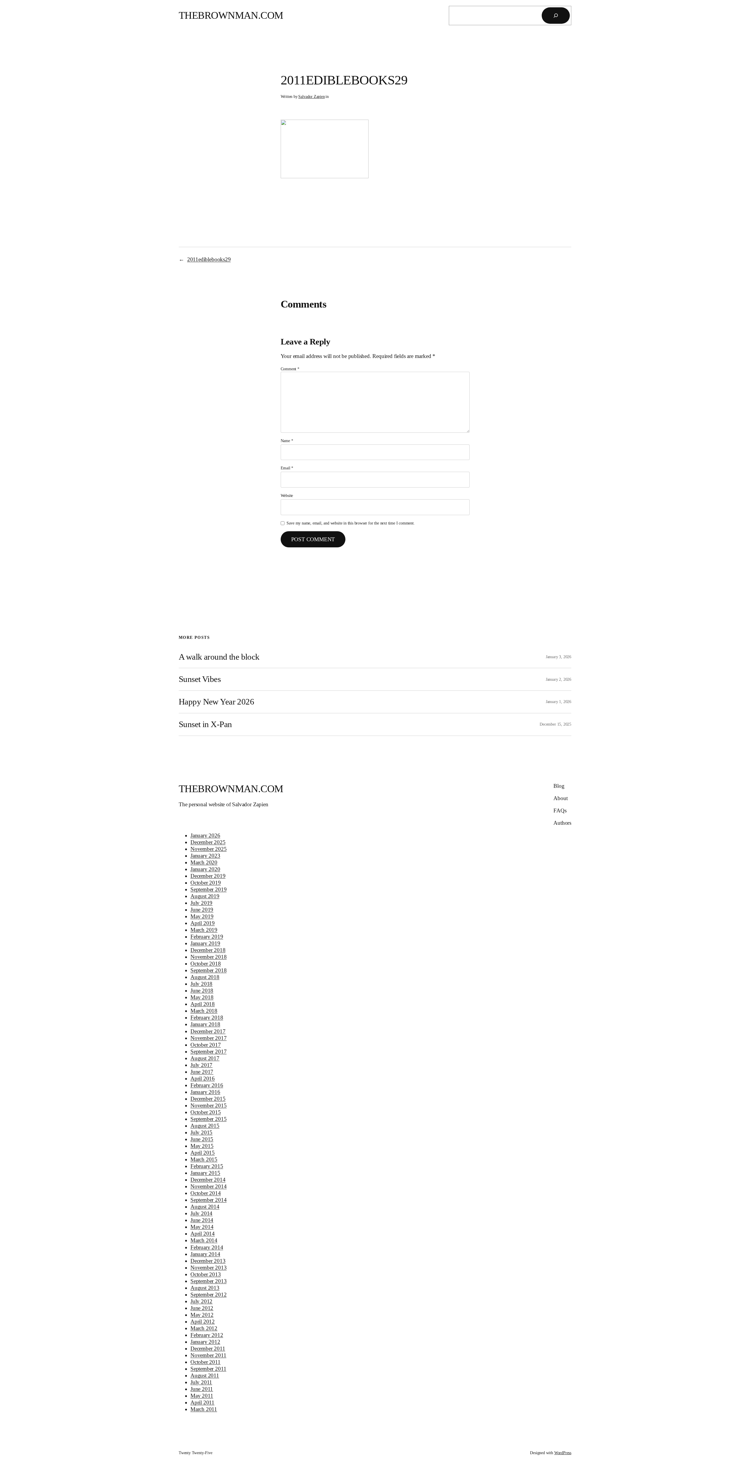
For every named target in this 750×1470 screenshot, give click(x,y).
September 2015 (208, 1119)
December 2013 (208, 1261)
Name (287, 440)
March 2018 (203, 1011)
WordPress (562, 1452)
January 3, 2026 (558, 656)
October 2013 (205, 1274)
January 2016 (205, 1092)
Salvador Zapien (311, 96)
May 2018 (201, 997)
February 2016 (206, 1085)
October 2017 (205, 1045)
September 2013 (208, 1281)
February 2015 (206, 1166)
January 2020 (205, 869)
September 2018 (208, 970)
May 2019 (201, 916)
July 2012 (201, 1301)
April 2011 (202, 1402)
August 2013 (204, 1288)
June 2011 (201, 1389)
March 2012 (203, 1328)
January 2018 (205, 1024)
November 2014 (208, 1186)
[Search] (556, 15)
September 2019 (208, 889)
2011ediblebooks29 (209, 259)
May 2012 (201, 1315)
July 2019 (201, 903)
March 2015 (203, 1159)
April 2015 (202, 1153)
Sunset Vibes (200, 679)
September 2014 (208, 1200)
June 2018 (201, 990)
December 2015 (208, 1099)
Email (287, 468)
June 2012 (201, 1308)
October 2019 (205, 883)
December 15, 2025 (555, 724)
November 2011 (208, 1355)
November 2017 (208, 1038)
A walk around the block (219, 656)
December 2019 (208, 876)
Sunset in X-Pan (205, 724)
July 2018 (201, 984)
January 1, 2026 (558, 701)
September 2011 (208, 1369)
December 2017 (208, 1031)
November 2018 (208, 957)
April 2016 (202, 1078)
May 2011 (201, 1396)
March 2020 (203, 862)
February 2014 (206, 1247)
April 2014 (202, 1233)
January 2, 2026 (558, 679)
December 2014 (208, 1180)
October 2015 (205, 1112)
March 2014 (203, 1240)
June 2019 (201, 910)
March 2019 (203, 930)
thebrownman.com (231, 15)
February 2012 (206, 1335)
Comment (290, 368)
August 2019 (204, 896)
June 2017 (201, 1072)
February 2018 (206, 1017)
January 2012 (205, 1342)
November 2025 (208, 849)
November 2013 (208, 1267)
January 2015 (205, 1173)
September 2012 (208, 1294)
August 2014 (204, 1207)
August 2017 (204, 1058)
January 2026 (205, 835)
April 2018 (202, 1004)
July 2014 (201, 1213)
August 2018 (204, 977)
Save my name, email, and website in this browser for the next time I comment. (351, 523)
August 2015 (204, 1126)
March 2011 (203, 1409)
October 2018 (205, 963)
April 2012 (202, 1321)
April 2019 (202, 923)
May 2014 (201, 1227)
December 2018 (208, 950)
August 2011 (204, 1375)
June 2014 (201, 1220)
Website (287, 495)
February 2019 (206, 936)
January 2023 (205, 856)
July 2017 (201, 1065)
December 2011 (207, 1348)
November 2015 (208, 1105)
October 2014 (205, 1193)
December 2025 (208, 842)
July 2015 (201, 1132)
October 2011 (205, 1362)
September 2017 (208, 1051)
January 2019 (205, 943)
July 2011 (201, 1382)
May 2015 (201, 1146)
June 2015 (201, 1139)
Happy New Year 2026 (216, 701)
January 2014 (205, 1254)
